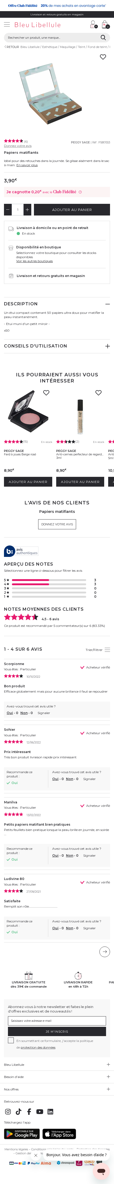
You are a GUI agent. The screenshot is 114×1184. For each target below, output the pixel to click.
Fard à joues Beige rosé (20, 454)
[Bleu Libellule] (44, 25)
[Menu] (7, 25)
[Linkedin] (50, 1114)
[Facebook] (29, 1114)
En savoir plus (27, 165)
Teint (81, 47)
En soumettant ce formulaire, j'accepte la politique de (54, 1044)
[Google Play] (22, 1138)
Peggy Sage (80, 142)
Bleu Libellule (30, 47)
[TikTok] (19, 1114)
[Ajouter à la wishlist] (46, 394)
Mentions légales (16, 1149)
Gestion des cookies (29, 1153)
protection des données (38, 1047)
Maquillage (67, 47)
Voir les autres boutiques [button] (34, 261)
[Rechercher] (103, 37)
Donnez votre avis (18, 146)
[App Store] (59, 1138)
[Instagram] (8, 1114)
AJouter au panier (72, 210)
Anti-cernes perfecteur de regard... (79, 454)
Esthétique (49, 47)
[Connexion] (94, 24)
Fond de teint (97, 47)
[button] (83, 25)
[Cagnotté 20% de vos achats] (57, 5)
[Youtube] (40, 1114)
